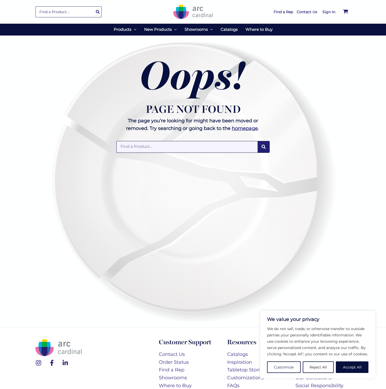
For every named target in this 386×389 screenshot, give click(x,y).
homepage (245, 128)
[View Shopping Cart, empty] (346, 12)
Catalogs (237, 354)
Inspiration (239, 362)
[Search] (98, 12)
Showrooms (173, 378)
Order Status (174, 362)
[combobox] (68, 12)
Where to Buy (175, 385)
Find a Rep (171, 370)
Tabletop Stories (246, 370)
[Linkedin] (65, 363)
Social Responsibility (319, 385)
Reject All (318, 367)
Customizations (245, 378)
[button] (133, 29)
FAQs (233, 385)
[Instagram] (38, 363)
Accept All (352, 367)
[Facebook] (52, 363)
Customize (284, 367)
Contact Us (172, 354)
